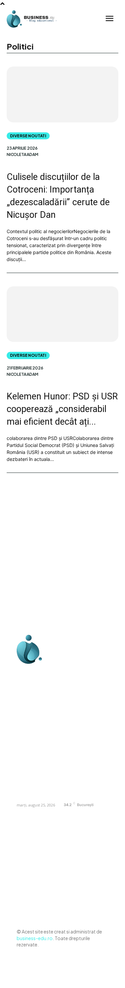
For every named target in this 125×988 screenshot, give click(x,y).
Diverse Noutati (28, 135)
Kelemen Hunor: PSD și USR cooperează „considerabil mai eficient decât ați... (62, 409)
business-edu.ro (35, 938)
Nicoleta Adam (22, 154)
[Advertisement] (62, 558)
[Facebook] (23, 672)
